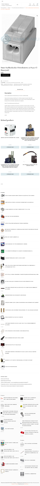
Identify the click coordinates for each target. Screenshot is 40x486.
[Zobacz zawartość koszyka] (37, 4)
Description (20, 89)
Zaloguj (33, 5)
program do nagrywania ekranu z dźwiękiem (23, 84)
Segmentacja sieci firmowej (6, 380)
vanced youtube (26, 85)
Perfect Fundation (5, 4)
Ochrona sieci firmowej (5, 378)
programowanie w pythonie (7, 85)
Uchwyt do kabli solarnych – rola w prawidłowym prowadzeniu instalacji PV (14, 382)
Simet (22, 82)
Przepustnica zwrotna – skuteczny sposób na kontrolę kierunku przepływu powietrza (16, 384)
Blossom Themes (15, 484)
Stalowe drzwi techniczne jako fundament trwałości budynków (12, 386)
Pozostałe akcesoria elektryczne (13, 82)
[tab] (20, 89)
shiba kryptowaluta (18, 85)
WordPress (26, 484)
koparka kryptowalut (8, 84)
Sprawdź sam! (5, 75)
